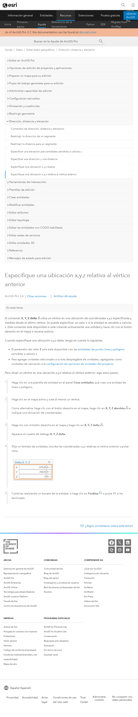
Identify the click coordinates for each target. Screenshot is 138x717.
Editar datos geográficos (40, 49)
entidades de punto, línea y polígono (101, 349)
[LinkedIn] (128, 542)
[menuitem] (24, 568)
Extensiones (86, 15)
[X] (119, 542)
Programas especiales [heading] (57, 618)
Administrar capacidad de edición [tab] (30, 90)
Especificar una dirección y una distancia (34, 159)
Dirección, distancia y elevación (76, 49)
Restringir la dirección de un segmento (33, 136)
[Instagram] (119, 550)
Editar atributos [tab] (18, 212)
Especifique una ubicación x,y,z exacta (33, 166)
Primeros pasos (22, 24)
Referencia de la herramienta (62, 24)
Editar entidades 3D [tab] (21, 243)
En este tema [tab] (14, 307)
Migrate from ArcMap (119, 24)
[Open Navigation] (133, 5)
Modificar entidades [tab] (21, 204)
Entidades (46, 15)
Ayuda (42, 24)
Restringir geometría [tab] (21, 113)
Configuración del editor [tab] (24, 98)
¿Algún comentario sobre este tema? (109, 526)
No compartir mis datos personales (122, 698)
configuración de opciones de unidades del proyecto (79, 364)
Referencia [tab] (15, 250)
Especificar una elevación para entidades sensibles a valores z (46, 151)
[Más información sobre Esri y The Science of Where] (11, 547)
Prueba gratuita (110, 15)
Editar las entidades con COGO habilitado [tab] (36, 227)
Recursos (65, 15)
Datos (19, 49)
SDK (102, 24)
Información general (20, 15)
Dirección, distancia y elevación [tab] (29, 121)
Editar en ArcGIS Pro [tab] (21, 60)
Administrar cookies (99, 698)
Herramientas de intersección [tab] (27, 182)
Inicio (7, 24)
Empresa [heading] (8, 618)
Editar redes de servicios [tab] (24, 235)
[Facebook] (111, 542)
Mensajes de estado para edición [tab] (30, 258)
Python (90, 24)
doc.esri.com (87, 32)
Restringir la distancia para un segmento (34, 144)
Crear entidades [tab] (19, 197)
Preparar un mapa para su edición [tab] (30, 75)
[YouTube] (128, 550)
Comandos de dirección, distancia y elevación (37, 128)
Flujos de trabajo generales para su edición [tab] (36, 83)
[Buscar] (123, 5)
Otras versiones (37, 296)
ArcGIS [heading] (7, 560)
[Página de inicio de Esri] (10, 5)
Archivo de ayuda (65, 296)
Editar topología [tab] (19, 220)
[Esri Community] (111, 550)
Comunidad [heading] (51, 560)
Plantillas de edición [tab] (22, 189)
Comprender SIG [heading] (93, 560)
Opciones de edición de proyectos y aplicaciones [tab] (40, 68)
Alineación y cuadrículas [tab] (24, 106)
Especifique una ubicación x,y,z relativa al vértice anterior (44, 174)
